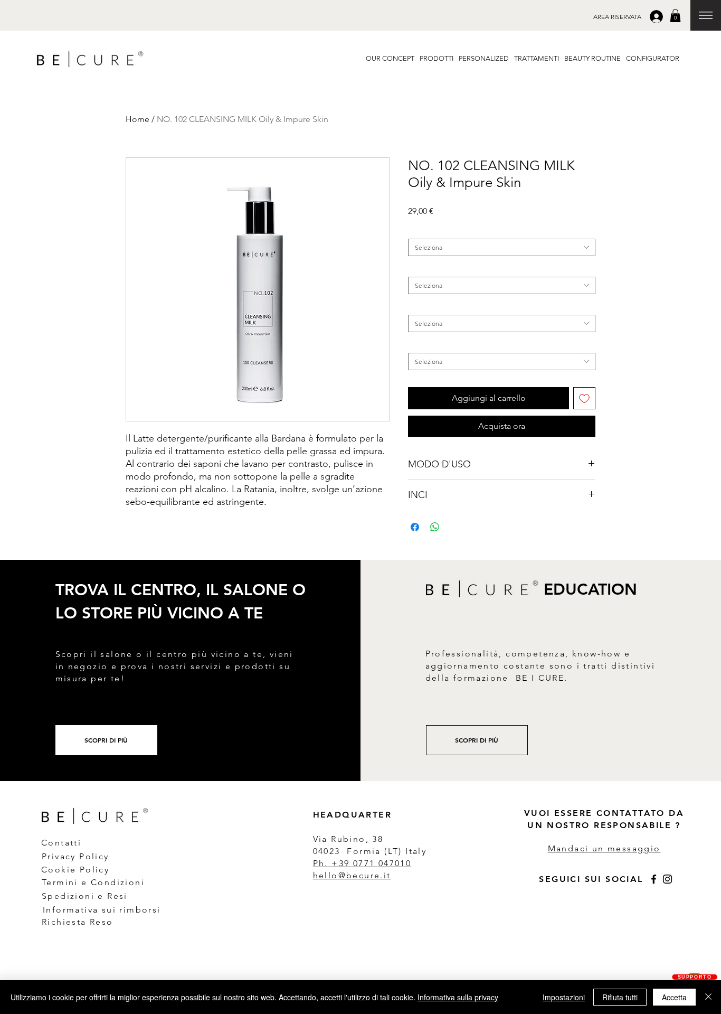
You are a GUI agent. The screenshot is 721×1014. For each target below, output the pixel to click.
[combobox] (501, 247)
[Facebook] (654, 879)
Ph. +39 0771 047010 (362, 863)
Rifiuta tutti (620, 997)
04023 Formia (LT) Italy (370, 851)
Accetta (674, 997)
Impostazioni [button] (564, 997)
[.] (657, 16)
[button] (617, 17)
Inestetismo (426, 345)
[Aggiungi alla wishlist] (584, 398)
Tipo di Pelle (428, 307)
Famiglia (422, 269)
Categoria (424, 230)
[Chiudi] (708, 997)
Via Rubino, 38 (350, 839)
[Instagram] (667, 879)
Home (137, 119)
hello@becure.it (352, 875)
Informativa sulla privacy (458, 997)
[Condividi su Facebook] (415, 527)
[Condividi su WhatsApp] (435, 527)
